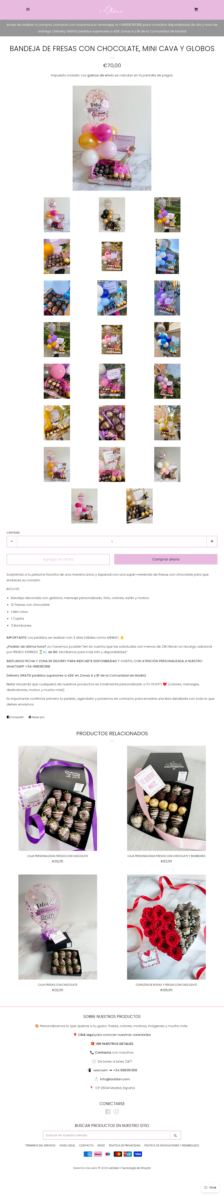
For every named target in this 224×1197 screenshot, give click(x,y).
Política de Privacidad (124, 1145)
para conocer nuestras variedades (114, 1034)
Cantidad (13, 532)
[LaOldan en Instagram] (116, 1112)
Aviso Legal (67, 1145)
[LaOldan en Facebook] (108, 1112)
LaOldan (114, 1168)
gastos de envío (100, 75)
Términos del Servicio (40, 1145)
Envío (101, 1145)
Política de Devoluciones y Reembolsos (171, 1145)
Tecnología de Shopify (136, 1168)
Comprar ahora (165, 559)
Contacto (86, 1145)
